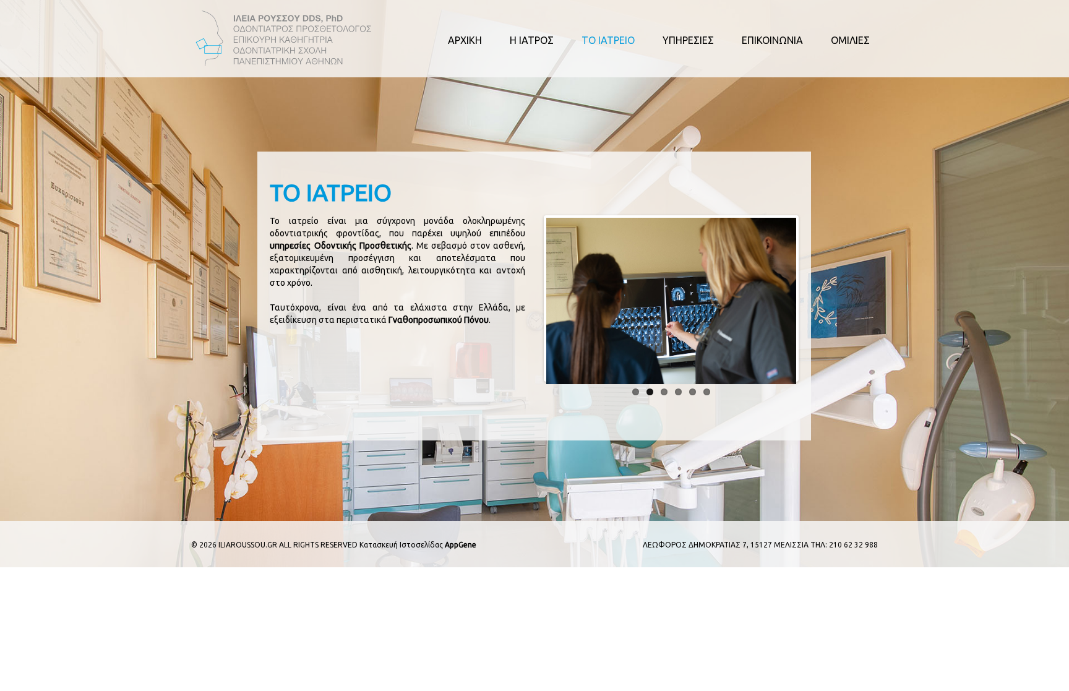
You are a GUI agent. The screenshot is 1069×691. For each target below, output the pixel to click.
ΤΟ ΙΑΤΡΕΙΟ (608, 40)
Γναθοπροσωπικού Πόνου (439, 320)
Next (814, 298)
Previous (527, 298)
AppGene (460, 545)
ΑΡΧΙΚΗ (465, 40)
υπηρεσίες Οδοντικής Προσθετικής (340, 246)
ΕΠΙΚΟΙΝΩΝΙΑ (772, 40)
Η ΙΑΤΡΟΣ (532, 40)
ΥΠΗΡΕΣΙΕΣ (688, 40)
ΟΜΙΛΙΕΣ (850, 40)
